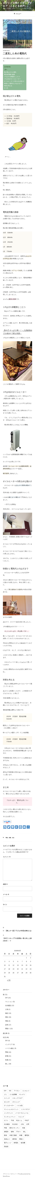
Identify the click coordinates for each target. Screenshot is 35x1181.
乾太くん (19, 1120)
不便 (12, 1120)
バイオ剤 (20, 1105)
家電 (10, 837)
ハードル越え (9, 1048)
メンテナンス (8, 1113)
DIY (6, 998)
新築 (5, 1135)
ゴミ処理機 (13, 1094)
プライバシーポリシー (10, 1174)
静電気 (16, 1143)
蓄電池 (27, 1135)
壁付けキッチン (14, 1128)
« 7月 (8, 980)
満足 (6, 1017)
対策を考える (8, 86)
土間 (27, 1124)
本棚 (20, 1135)
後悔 (12, 1131)
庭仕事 (5, 1033)
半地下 (27, 1120)
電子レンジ (7, 1143)
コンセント (26, 1091)
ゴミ (5, 1094)
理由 (6, 1021)
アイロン (17, 1091)
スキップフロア (17, 1098)
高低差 (6, 1146)
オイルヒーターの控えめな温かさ (14, 81)
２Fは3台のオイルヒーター (12, 79)
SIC (10, 1091)
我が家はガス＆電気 (10, 72)
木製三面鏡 (13, 1135)
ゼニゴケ (7, 1102)
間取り (7, 1028)
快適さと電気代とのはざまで (13, 83)
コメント (7, 857)
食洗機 (23, 1143)
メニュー (18, 13)
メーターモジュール (21, 1113)
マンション (9, 1001)
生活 (13, 837)
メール (6, 894)
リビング (21, 1117)
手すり (18, 1131)
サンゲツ (22, 1094)
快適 (6, 1060)
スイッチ (7, 1098)
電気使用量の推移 (9, 74)
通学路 (14, 1139)
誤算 (6, 1025)
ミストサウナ (25, 1109)
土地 (6, 1009)
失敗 (23, 1128)
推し (6, 1064)
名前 (5, 884)
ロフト (6, 1120)
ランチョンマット (10, 1117)
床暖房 (6, 1131)
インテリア (9, 1044)
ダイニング (16, 1102)
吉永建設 (8, 1005)
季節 (7, 837)
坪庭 (5, 1128)
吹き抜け (15, 1124)
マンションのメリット (11, 1109)
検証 (6, 1013)
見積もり (7, 1139)
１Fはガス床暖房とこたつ (12, 76)
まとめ (6, 88)
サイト (5, 904)
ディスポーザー (9, 1105)
